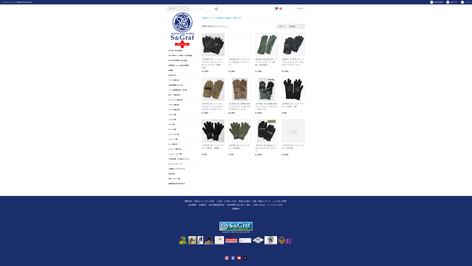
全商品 (205, 18)
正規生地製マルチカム (176, 85)
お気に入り (454, 2)
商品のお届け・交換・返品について (254, 201)
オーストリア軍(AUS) (176, 100)
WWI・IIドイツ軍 (174, 179)
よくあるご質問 (279, 201)
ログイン (468, 2)
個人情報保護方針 (217, 205)
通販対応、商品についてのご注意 (199, 201)
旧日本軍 (171, 174)
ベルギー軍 (172, 119)
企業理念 (202, 205)
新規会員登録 (438, 2)
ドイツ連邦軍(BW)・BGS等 (178, 90)
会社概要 (192, 205)
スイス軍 (171, 124)
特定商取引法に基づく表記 (239, 205)
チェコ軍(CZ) (173, 144)
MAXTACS (172, 75)
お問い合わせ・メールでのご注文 (268, 205)
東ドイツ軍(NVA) (174, 95)
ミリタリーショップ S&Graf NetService (16, 2)
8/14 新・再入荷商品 (175, 50)
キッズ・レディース (175, 164)
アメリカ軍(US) (174, 80)
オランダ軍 (172, 129)
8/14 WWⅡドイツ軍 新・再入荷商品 (180, 55)
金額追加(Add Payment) (177, 183)
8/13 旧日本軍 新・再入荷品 (178, 60)
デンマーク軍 (173, 139)
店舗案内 (235, 209)
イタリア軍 (172, 115)
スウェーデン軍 (174, 134)
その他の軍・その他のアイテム (179, 159)
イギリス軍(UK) (174, 105)
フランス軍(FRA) (174, 110)
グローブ (237, 18)
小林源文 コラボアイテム (177, 169)
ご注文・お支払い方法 (226, 201)
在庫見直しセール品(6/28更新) (179, 65)
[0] (276, 8)
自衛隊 (171, 70)
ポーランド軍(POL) (175, 149)
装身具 (228, 18)
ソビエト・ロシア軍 (175, 154)
